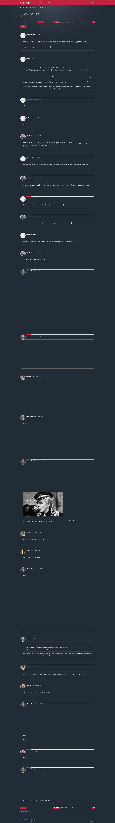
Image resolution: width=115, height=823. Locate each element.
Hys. (26, 16)
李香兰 (28, 550)
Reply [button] (23, 26)
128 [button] (81, 22)
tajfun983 (29, 685)
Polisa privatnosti (28, 819)
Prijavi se (92, 2)
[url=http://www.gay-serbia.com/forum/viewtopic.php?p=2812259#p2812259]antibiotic (45, 647)
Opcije (50, 807)
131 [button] (91, 22)
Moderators (30, 16)
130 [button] (87, 22)
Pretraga (47, 2)
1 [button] (76, 22)
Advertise (21, 819)
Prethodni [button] (73, 22)
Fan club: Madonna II (30, 13)
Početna (34, 2)
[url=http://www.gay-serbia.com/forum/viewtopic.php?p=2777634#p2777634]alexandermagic (46, 67)
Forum (40, 2)
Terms (37, 819)
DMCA (34, 819)
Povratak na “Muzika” (25, 811)
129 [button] (84, 22)
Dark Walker (30, 270)
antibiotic (29, 376)
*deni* (28, 135)
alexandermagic (31, 34)
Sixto (28, 58)
